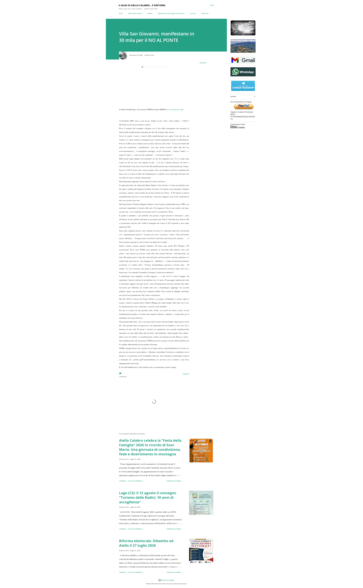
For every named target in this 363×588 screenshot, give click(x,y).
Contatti (193, 13)
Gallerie (149, 13)
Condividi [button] (202, 63)
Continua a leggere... (174, 481)
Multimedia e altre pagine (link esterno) (171, 13)
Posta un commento (135, 481)
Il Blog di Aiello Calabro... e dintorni (142, 5)
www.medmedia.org (174, 109)
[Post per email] (120, 374)
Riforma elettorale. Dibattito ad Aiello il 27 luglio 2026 (146, 543)
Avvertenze (205, 13)
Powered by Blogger (167, 580)
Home (121, 13)
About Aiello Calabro (135, 13)
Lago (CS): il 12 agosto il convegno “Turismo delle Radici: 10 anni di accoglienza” (147, 497)
